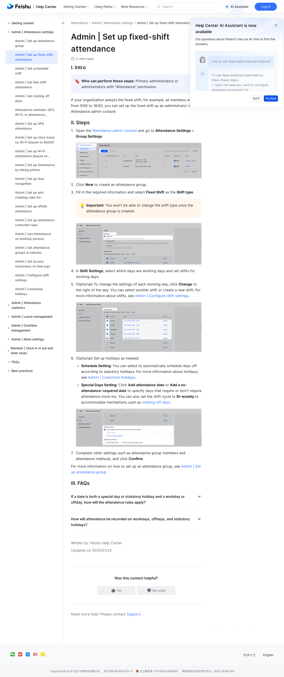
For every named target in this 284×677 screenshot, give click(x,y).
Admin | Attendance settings (112, 23)
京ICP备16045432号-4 (118, 671)
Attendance (79, 23)
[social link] (14, 654)
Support (133, 614)
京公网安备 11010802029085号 (158, 671)
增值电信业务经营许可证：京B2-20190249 (208, 671)
